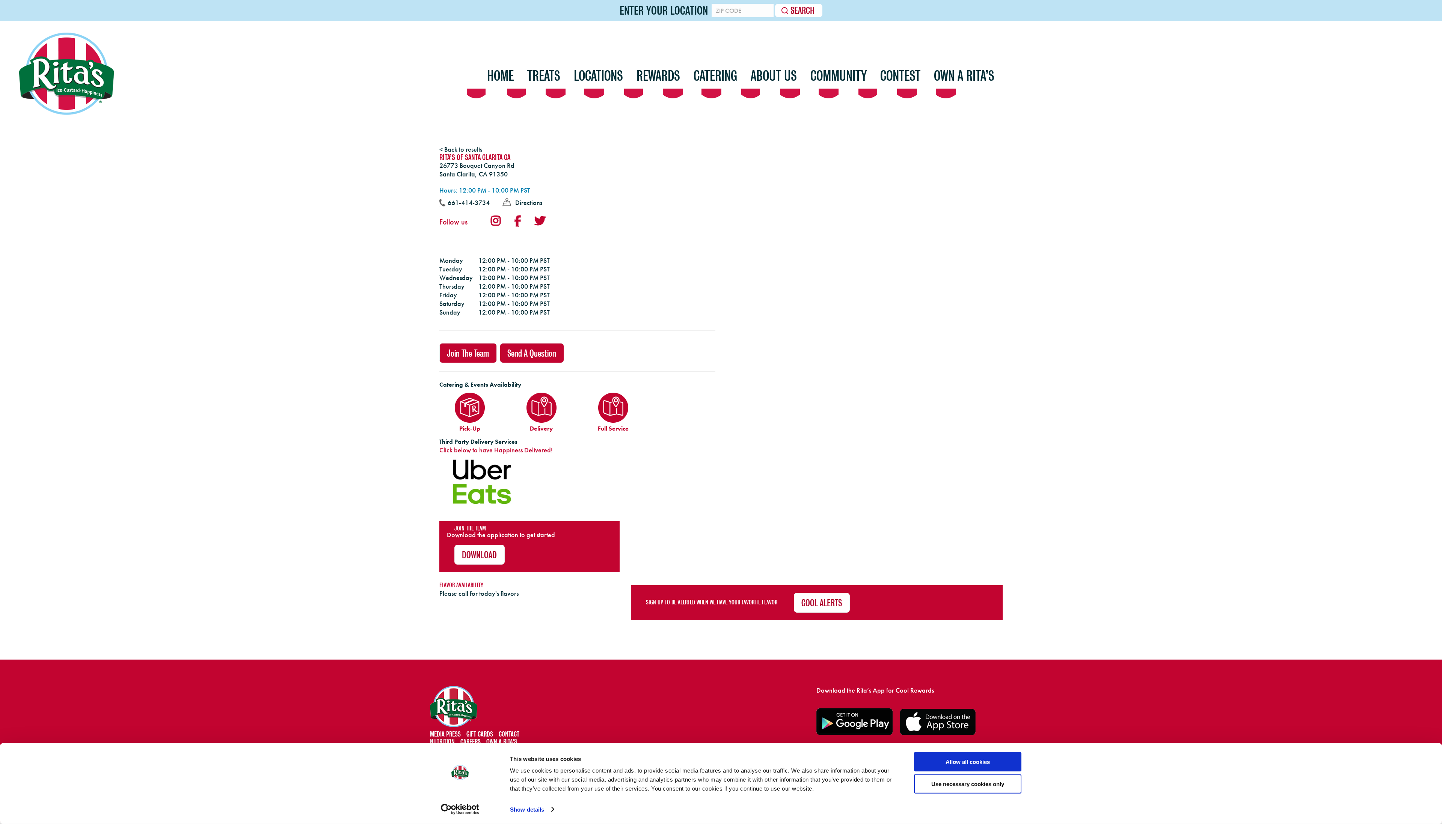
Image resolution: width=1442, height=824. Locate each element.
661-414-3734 (469, 202)
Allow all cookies (968, 762)
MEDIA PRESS (445, 734)
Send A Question (531, 353)
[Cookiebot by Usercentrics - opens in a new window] (460, 809)
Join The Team (468, 353)
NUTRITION (442, 742)
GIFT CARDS (479, 734)
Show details (527, 809)
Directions (528, 202)
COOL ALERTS (821, 603)
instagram (496, 220)
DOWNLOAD (479, 555)
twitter (540, 220)
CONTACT (509, 734)
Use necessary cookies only (967, 783)
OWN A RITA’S (501, 742)
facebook (517, 221)
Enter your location (664, 10)
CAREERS (470, 742)
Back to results (463, 149)
